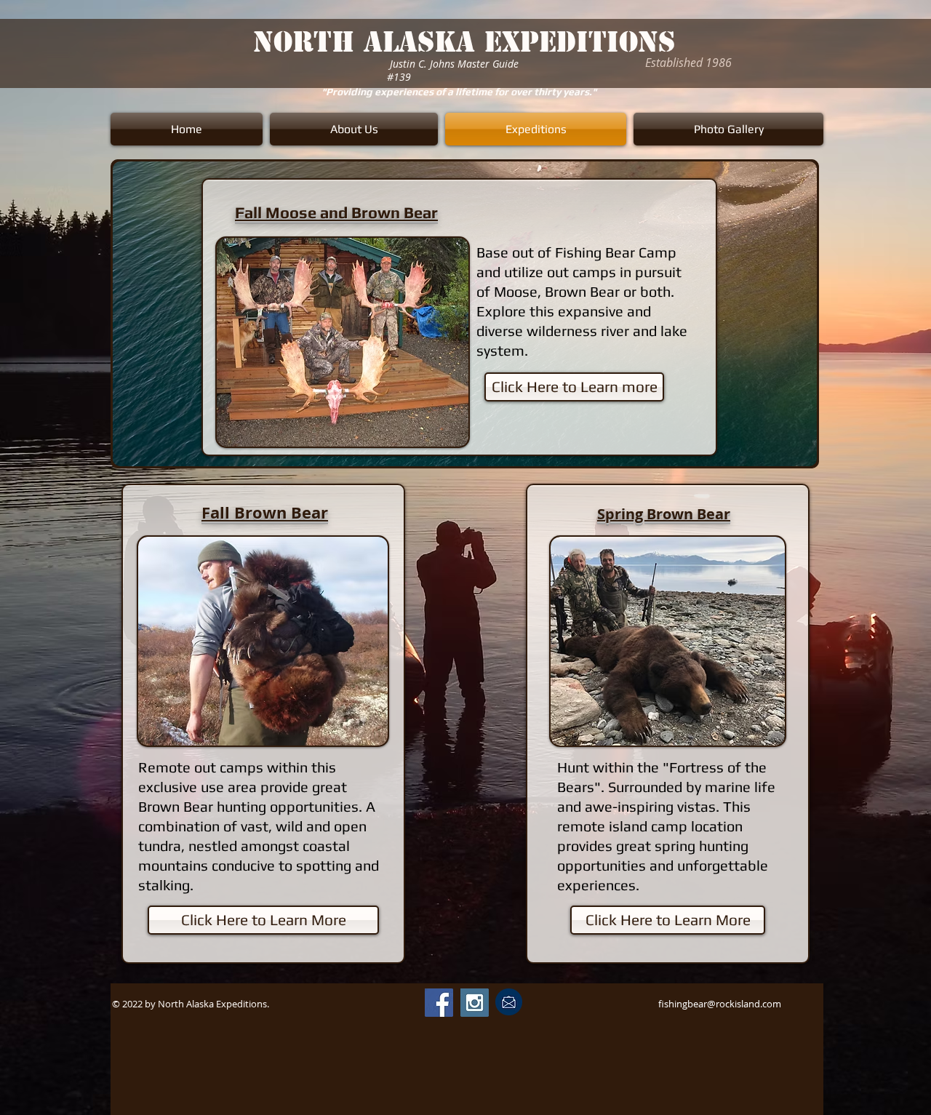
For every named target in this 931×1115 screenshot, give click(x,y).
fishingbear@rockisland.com (719, 1003)
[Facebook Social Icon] (439, 1002)
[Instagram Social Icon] (474, 1002)
